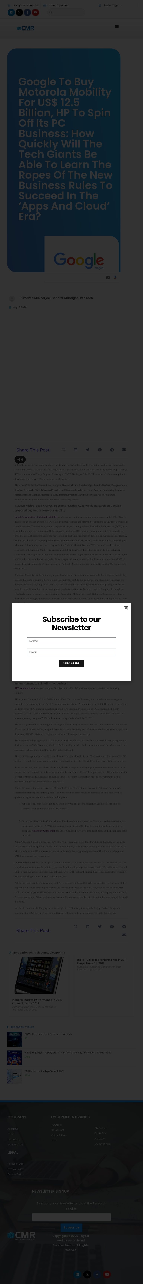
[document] (71, 642)
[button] (126, 608)
